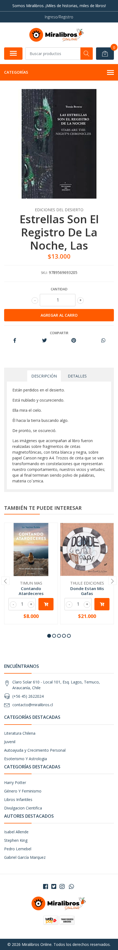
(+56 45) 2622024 (28, 696)
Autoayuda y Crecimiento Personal (35, 750)
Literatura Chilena (19, 733)
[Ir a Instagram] (62, 886)
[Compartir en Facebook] (14, 340)
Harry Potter (15, 782)
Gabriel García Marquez (25, 857)
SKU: (44, 272)
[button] (49, 636)
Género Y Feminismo (22, 791)
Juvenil (9, 741)
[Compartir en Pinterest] (73, 340)
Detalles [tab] (77, 376)
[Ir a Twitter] (53, 886)
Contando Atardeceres (31, 591)
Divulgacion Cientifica (23, 808)
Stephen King (15, 840)
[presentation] (5, 581)
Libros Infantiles (18, 799)
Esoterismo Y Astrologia (25, 758)
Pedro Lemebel (17, 848)
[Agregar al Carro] (46, 604)
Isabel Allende (16, 831)
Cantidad (59, 289)
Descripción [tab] (44, 376)
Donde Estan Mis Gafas (87, 591)
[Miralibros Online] (56, 35)
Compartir (59, 333)
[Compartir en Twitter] (44, 340)
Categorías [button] (16, 72)
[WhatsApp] (71, 886)
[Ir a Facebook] (45, 886)
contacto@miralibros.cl (32, 704)
